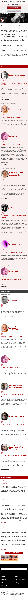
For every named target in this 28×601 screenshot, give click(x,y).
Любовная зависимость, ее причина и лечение (14, 455)
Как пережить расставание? (7, 322)
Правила (3, 580)
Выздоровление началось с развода (11, 144)
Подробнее (3, 495)
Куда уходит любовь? (6, 410)
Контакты (3, 576)
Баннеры (3, 582)
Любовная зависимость (6, 294)
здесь (21, 52)
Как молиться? (4, 579)
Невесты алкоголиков (7, 182)
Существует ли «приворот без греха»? (12, 252)
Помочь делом (4, 585)
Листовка (16, 577)
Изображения (17, 580)
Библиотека (3, 577)
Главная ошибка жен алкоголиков (10, 117)
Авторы (16, 576)
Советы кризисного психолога (8, 380)
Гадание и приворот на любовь (8, 238)
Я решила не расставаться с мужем (11, 279)
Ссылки (16, 582)
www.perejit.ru (10, 596)
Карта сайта (17, 583)
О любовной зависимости (8, 307)
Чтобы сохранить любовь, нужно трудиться (13, 424)
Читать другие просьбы (14, 552)
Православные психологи (20, 579)
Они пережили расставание (7, 353)
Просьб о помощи (13, 48)
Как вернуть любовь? (6, 265)
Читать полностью (5, 318)
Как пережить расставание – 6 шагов (11, 336)
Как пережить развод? (6, 69)
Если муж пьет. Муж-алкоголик (8, 103)
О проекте (3, 583)
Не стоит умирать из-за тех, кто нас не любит (13, 367)
